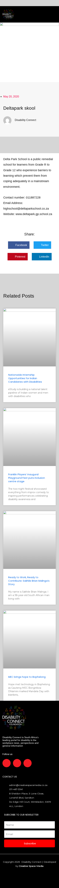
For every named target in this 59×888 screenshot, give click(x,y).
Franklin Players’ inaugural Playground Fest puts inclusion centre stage (26, 478)
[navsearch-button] (28, 14)
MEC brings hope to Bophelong (27, 677)
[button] (19, 245)
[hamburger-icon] (22, 14)
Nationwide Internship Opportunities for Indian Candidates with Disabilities (25, 378)
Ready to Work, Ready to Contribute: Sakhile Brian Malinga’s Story (28, 581)
